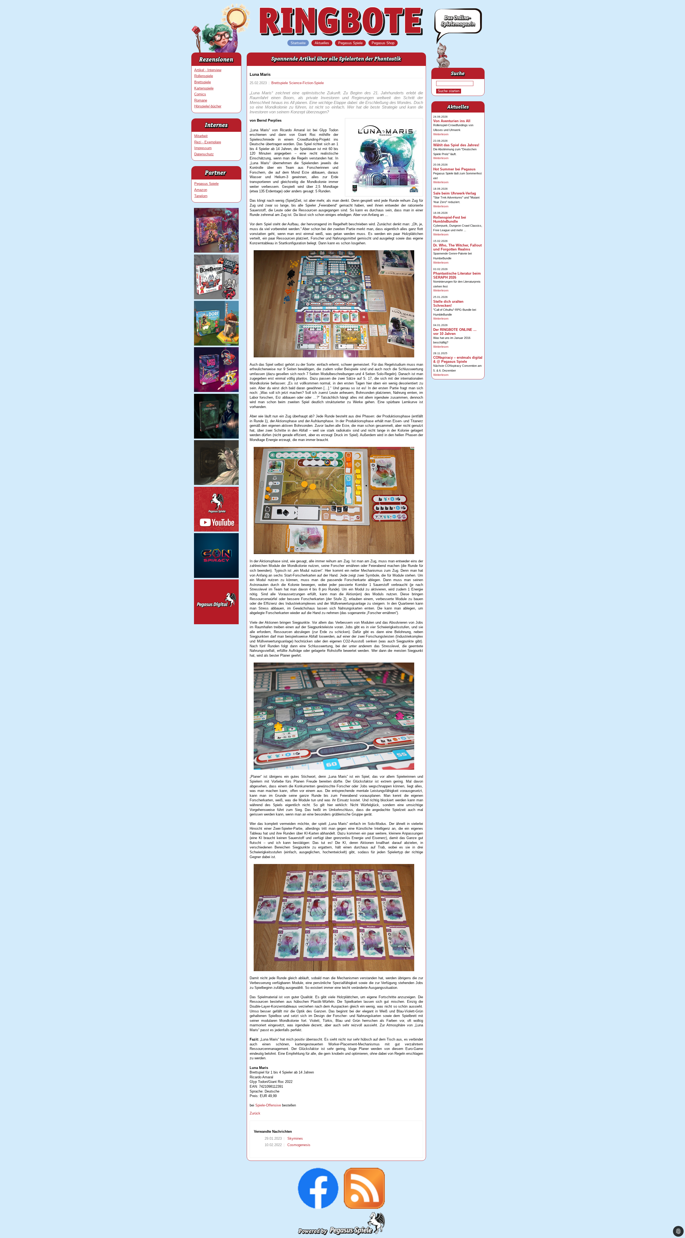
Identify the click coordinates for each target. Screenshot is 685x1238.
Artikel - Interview (207, 70)
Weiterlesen (440, 134)
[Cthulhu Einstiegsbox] (216, 437)
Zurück (255, 1113)
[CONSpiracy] (216, 577)
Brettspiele (202, 82)
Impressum (203, 148)
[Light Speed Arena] (216, 391)
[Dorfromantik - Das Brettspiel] (216, 344)
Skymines (294, 1138)
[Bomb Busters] (216, 298)
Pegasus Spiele (206, 184)
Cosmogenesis (298, 1145)
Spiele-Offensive (268, 1105)
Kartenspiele (204, 88)
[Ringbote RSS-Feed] (364, 1208)
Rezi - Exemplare (207, 142)
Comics (200, 94)
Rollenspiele (203, 76)
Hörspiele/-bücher (207, 106)
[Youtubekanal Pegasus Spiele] (216, 530)
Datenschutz (204, 154)
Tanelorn (200, 196)
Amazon (200, 190)
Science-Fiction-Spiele (306, 83)
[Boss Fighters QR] (216, 251)
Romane (200, 100)
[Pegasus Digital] (216, 623)
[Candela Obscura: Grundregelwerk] (216, 484)
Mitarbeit (201, 136)
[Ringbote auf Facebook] (318, 1208)
